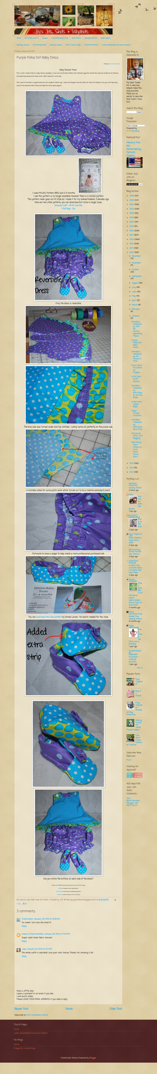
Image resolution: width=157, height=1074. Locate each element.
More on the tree (140, 523)
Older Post (115, 1009)
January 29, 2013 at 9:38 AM (47, 918)
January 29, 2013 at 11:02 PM (57, 933)
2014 (132, 248)
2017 (132, 235)
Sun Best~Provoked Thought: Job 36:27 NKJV (133, 802)
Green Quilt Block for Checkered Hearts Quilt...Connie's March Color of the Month (135, 594)
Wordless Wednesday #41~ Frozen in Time (136, 356)
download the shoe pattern (49, 617)
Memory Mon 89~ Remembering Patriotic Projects (134, 149)
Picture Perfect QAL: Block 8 (135, 553)
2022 (132, 213)
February (136, 309)
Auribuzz (133, 483)
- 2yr (72, 208)
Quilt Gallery (105, 38)
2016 (132, 239)
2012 (132, 463)
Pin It (129, 760)
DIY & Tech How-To (32, 38)
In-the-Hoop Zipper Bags (136, 404)
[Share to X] (22, 903)
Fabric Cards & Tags (73, 45)
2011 (132, 467)
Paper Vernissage (134, 626)
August (135, 283)
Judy (24, 949)
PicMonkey (59, 894)
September (137, 276)
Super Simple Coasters (136, 413)
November (136, 262)
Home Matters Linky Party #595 (135, 540)
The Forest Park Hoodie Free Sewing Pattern (135, 616)
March (135, 304)
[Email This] (18, 903)
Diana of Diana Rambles (33, 933)
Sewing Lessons (56, 45)
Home (19, 38)
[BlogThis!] (20, 903)
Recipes (45, 38)
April (134, 300)
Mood (131, 611)
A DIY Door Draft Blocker (136, 379)
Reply (24, 926)
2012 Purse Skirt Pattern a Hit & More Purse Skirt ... (136, 449)
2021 (132, 217)
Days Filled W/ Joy (135, 535)
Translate (135, 131)
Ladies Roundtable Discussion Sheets (116, 45)
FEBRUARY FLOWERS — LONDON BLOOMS (134, 658)
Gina (131, 494)
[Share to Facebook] (24, 903)
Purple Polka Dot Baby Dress (136, 344)
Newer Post (21, 1009)
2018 (132, 230)
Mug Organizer (139, 681)
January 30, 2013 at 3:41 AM (39, 949)
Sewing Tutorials (90, 38)
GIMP (59, 888)
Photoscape (59, 891)
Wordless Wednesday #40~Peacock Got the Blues (136, 391)
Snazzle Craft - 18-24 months (68, 205)
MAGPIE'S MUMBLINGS (134, 516)
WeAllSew (133, 560)
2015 (132, 243)
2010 (132, 472)
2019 (132, 226)
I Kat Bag (66, 208)
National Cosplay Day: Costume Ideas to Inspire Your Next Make (135, 567)
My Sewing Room (39, 45)
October (135, 269)
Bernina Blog (134, 549)
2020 (132, 221)
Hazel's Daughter (133, 580)
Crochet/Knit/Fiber (91, 45)
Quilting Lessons (23, 45)
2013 (132, 252)
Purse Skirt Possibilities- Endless (136, 369)
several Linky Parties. (114, 64)
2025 (132, 200)
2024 (132, 204)
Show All (140, 668)
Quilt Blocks (76, 38)
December (136, 256)
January (135, 315)
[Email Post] (114, 899)
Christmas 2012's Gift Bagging (137, 436)
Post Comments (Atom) (37, 1015)
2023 (132, 208)
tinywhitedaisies (135, 651)
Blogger (92, 1057)
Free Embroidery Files (59, 38)
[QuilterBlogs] (135, 777)
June (134, 291)
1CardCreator (27, 918)
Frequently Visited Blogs (24, 1048)
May (134, 296)
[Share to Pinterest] (26, 903)
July (134, 287)
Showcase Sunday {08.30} (135, 486)
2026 (132, 195)
